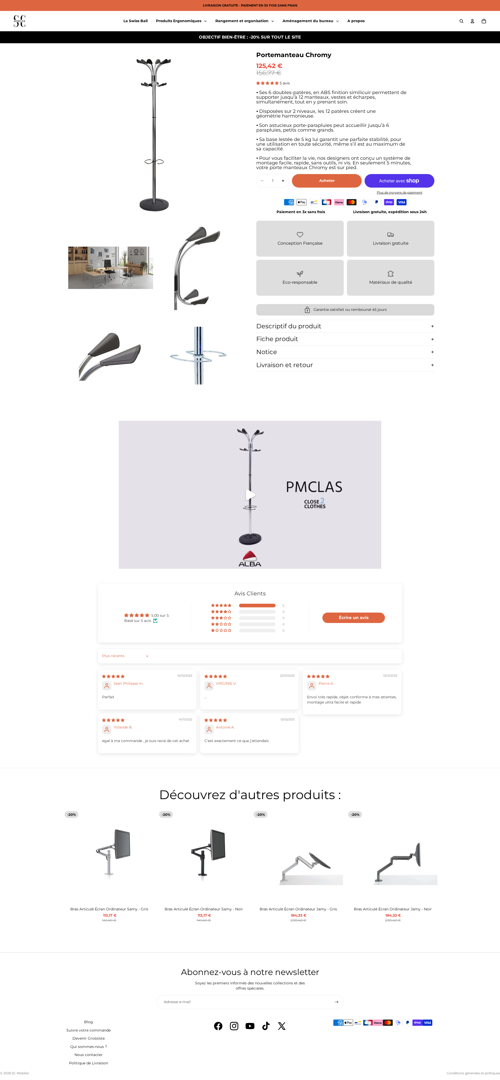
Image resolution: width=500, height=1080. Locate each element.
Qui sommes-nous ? (88, 1046)
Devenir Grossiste (88, 1038)
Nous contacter (88, 1054)
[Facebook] (218, 1026)
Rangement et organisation (242, 20)
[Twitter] (282, 1026)
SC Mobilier (20, 1073)
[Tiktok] (266, 1026)
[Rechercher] (461, 21)
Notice (266, 352)
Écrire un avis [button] (354, 617)
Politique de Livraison (88, 1063)
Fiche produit (277, 339)
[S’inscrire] (336, 1002)
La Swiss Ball (135, 20)
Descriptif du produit (288, 326)
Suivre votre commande (88, 1030)
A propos (356, 20)
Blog (88, 1022)
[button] (268, 83)
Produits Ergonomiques (179, 20)
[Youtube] (250, 1026)
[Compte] (472, 21)
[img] (113, 676)
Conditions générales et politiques (473, 1073)
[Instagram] (234, 1026)
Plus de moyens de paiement (399, 192)
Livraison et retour (284, 365)
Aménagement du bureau (308, 20)
